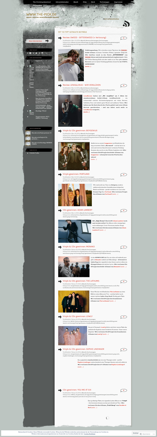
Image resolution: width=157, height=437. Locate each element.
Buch (93, 2)
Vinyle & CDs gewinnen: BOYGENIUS (80, 130)
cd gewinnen (91, 135)
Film (85, 2)
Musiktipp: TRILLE (41, 111)
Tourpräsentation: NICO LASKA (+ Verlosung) (42, 117)
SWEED (91, 44)
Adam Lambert (118, 221)
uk (70, 287)
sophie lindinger (68, 356)
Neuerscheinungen (92, 40)
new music (84, 44)
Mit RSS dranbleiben (111, 19)
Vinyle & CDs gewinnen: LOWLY (77, 316)
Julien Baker (67, 137)
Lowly (104, 321)
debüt (103, 135)
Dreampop (79, 179)
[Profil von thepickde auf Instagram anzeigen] (42, 53)
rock (114, 285)
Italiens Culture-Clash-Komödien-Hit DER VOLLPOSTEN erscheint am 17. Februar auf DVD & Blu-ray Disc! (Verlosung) (44, 93)
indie (65, 44)
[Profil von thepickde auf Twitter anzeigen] (36, 53)
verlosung (97, 44)
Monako (109, 251)
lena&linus (73, 91)
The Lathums (114, 291)
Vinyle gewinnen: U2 (45, 133)
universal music (77, 287)
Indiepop (70, 44)
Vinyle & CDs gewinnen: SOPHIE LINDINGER (83, 349)
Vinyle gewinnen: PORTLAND (76, 174)
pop (112, 137)
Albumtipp (84, 42)
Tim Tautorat (97, 91)
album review (75, 42)
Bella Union (75, 321)
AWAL (73, 394)
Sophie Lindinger (84, 362)
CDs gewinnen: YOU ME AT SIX (77, 390)
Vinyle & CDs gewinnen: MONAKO (79, 246)
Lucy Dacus (75, 137)
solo (117, 354)
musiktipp (77, 44)
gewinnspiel (115, 42)
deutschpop (106, 42)
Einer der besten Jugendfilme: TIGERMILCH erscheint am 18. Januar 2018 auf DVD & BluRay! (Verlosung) (44, 101)
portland (66, 181)
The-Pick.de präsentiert (42, 2)
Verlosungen (104, 2)
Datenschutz (37, 5)
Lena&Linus (88, 96)
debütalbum (98, 42)
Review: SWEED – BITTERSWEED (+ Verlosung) (84, 37)
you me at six (83, 396)
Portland (108, 192)
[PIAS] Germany (101, 181)
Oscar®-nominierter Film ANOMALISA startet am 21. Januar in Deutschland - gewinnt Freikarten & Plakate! (44, 68)
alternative (75, 135)
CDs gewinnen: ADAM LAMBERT (77, 210)
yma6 (76, 396)
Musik (75, 2)
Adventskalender (62, 2)
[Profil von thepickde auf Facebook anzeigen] (30, 53)
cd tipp (90, 42)
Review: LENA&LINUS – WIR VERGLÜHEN (82, 85)
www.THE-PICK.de (41, 14)
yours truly (92, 396)
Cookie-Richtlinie (89, 434)
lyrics (82, 137)
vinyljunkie (67, 46)
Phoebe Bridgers (105, 137)
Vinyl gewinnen (106, 44)
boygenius (82, 135)
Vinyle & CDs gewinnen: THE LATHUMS (81, 281)
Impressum (118, 2)
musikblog (88, 137)
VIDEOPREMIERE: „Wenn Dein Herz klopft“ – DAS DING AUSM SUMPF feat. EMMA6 (44, 107)
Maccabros (35, 133)
